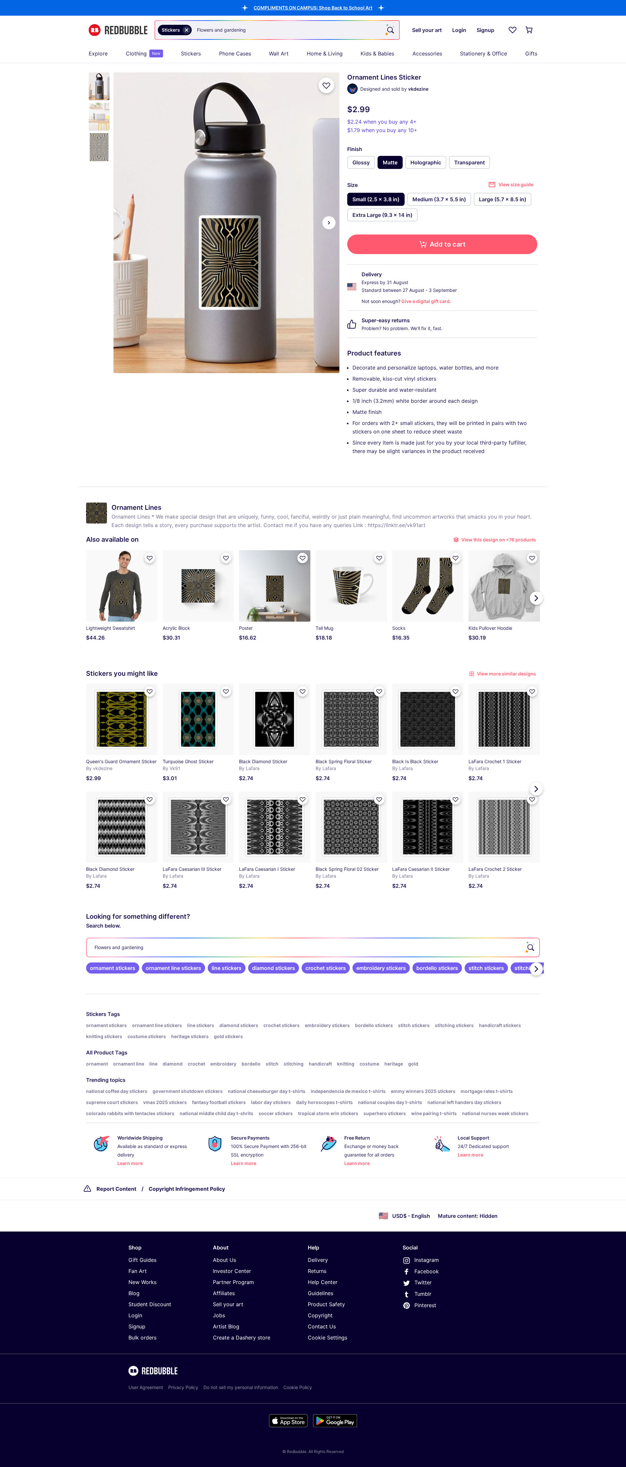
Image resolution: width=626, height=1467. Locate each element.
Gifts (531, 53)
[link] (112, 968)
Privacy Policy (183, 1387)
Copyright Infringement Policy (187, 1189)
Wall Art (279, 53)
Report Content (116, 1189)
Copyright (320, 1315)
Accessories (427, 53)
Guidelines (320, 1293)
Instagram (426, 1260)
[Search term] (389, 30)
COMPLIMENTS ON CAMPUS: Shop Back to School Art (313, 7)
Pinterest (425, 1305)
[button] (313, 7)
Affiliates (224, 1293)
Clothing (143, 53)
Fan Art (137, 1271)
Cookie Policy (297, 1387)
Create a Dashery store (241, 1337)
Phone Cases (235, 53)
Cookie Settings (327, 1337)
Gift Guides (142, 1260)
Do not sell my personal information (240, 1387)
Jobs (219, 1315)
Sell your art (228, 1304)
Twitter (423, 1282)
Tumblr (422, 1294)
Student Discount (149, 1304)
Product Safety (326, 1304)
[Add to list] (326, 85)
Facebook (426, 1271)
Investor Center (232, 1271)
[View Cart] (529, 30)
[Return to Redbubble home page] (118, 30)
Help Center (322, 1282)
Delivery (318, 1260)
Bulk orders (142, 1337)
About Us (224, 1260)
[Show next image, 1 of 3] (328, 222)
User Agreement (145, 1387)
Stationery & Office (483, 53)
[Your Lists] (512, 30)
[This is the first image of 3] (123, 222)
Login (135, 1315)
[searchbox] (313, 947)
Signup (136, 1326)
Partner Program (233, 1282)
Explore (98, 53)
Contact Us (322, 1326)
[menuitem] (98, 53)
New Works (142, 1282)
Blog (134, 1293)
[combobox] (277, 30)
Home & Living (325, 53)
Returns (317, 1271)
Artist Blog (226, 1326)
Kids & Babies (377, 53)
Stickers (191, 53)
